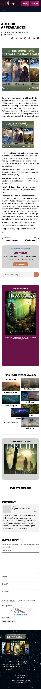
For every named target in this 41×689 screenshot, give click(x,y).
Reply (35, 511)
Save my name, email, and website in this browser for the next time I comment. (19, 601)
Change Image (20, 615)
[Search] (36, 274)
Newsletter (20, 662)
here (35, 219)
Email (5, 584)
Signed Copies (8, 664)
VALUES (8, 669)
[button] (4, 9)
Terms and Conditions (20, 680)
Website (5, 591)
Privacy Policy (20, 683)
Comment (7, 550)
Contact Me (20, 675)
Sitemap (20, 678)
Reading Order (8, 667)
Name (5, 576)
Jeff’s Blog (20, 667)
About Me (20, 264)
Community (20, 664)
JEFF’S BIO (8, 662)
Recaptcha (7, 605)
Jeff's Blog (7, 35)
